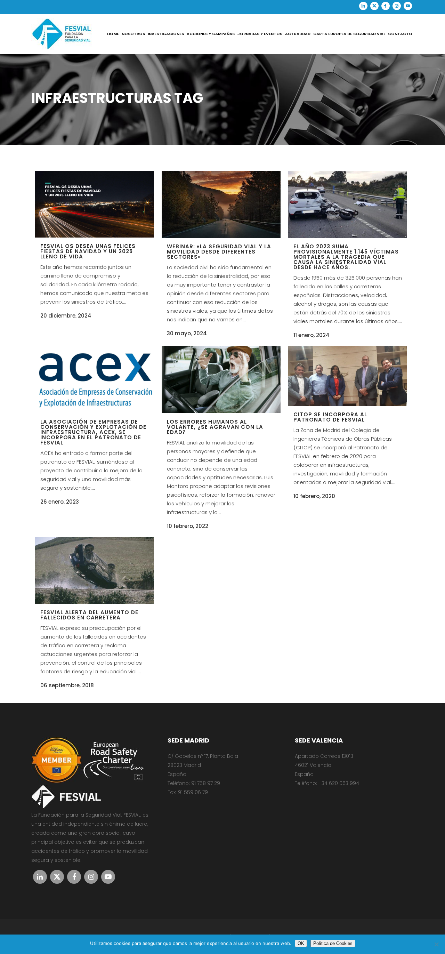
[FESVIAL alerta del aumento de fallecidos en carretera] (94, 570)
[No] (436, 944)
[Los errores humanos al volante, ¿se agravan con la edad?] (221, 379)
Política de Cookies (333, 943)
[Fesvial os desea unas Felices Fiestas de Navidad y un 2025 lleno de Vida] (94, 204)
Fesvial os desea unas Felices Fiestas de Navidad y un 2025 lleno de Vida (88, 251)
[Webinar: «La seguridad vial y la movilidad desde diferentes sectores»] (221, 204)
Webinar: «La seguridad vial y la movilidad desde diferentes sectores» (219, 251)
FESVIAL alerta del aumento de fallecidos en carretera (89, 615)
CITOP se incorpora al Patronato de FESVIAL (330, 417)
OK (301, 943)
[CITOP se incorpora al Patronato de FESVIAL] (347, 376)
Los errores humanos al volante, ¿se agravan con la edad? (215, 427)
